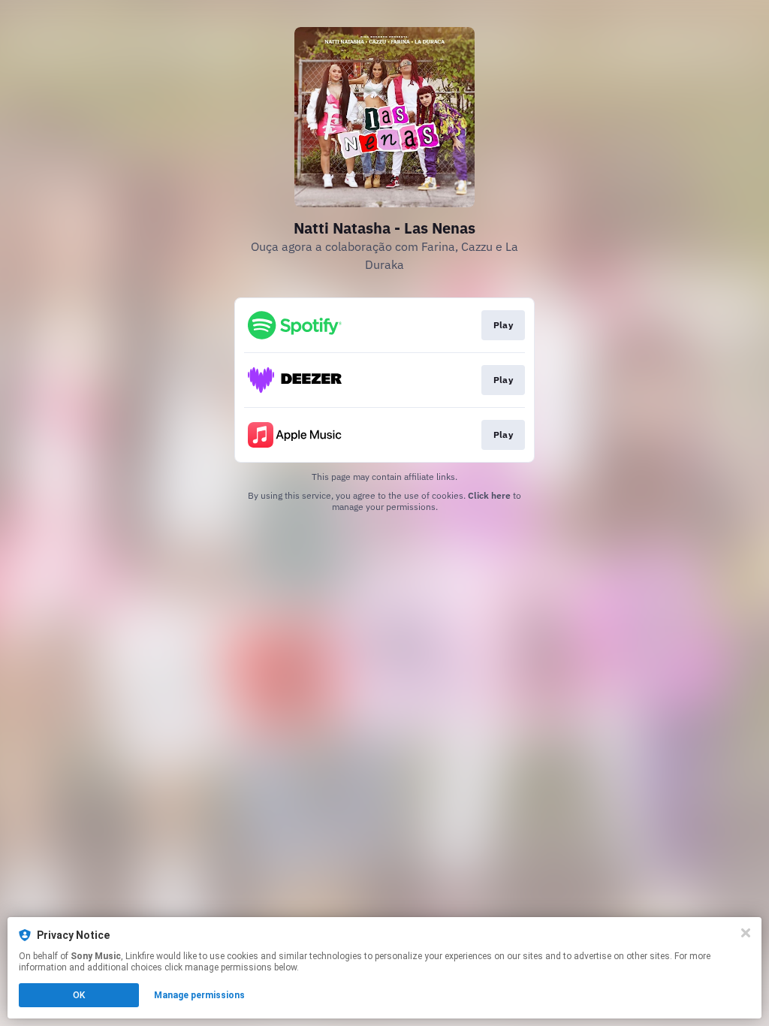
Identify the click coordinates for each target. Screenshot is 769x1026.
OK (79, 995)
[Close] (746, 933)
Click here (489, 495)
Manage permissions (199, 995)
